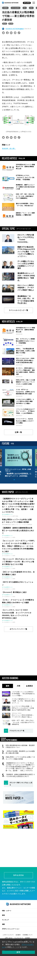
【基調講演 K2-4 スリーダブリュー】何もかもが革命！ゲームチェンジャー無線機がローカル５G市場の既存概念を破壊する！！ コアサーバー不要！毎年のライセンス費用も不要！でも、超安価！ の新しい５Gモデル (20, 766)
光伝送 (4, 23)
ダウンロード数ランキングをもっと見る (21, 784)
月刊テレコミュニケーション (10, 929)
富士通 (11, 23)
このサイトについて (8, 935)
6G (31, 8)
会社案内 (18, 935)
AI (24, 8)
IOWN (5, 8)
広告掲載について (27, 935)
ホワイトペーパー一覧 (18, 629)
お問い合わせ (8, 938)
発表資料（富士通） (9, 148)
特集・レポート (6, 910)
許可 (18, 952)
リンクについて (18, 938)
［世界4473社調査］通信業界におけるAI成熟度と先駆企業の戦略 (20, 752)
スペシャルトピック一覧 (18, 310)
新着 (3, 915)
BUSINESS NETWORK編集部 (15, 29)
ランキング (5, 920)
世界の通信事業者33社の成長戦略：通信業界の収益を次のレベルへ (20, 746)
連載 (3, 924)
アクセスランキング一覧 (17, 730)
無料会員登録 (27, 2)
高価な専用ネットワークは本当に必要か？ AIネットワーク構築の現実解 (20, 758)
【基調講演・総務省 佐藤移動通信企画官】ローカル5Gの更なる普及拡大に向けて (20, 775)
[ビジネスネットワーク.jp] (10, 3)
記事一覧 (18, 432)
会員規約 (27, 938)
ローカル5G (15, 8)
